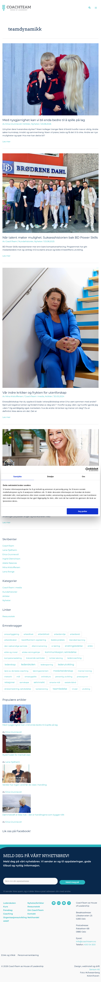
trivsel (74, 689)
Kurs (5, 906)
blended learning (77, 640)
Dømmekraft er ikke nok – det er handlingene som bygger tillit (33, 815)
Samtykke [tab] (17, 476)
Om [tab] (83, 476)
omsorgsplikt (31, 676)
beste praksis (58, 640)
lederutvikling (66, 664)
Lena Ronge (8, 572)
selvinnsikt (39, 682)
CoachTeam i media (34, 396)
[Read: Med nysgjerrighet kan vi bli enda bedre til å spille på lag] (50, 79)
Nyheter (35, 124)
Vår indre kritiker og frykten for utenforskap (34, 392)
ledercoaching (74, 658)
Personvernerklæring (28, 955)
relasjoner (9, 682)
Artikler (26, 124)
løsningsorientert (40, 671)
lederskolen (28, 664)
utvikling (86, 689)
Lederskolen (9, 903)
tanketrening (42, 689)
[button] (90, 8)
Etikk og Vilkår (8, 955)
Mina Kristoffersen (11, 567)
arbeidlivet (28, 634)
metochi (8, 676)
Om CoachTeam (35, 910)
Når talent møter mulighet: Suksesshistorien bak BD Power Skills (50, 237)
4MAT (6, 921)
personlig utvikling (63, 676)
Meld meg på (72, 882)
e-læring (56, 646)
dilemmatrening (39, 646)
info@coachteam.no (86, 941)
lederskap (10, 664)
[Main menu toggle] (96, 7)
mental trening (85, 671)
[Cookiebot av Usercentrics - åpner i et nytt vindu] (87, 469)
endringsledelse (74, 646)
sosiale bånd (70, 682)
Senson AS (94, 969)
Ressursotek (8, 616)
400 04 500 (90, 944)
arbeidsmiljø (59, 634)
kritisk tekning (56, 658)
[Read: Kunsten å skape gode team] (50, 461)
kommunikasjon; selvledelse (60, 652)
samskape (24, 682)
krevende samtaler (35, 658)
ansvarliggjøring (11, 634)
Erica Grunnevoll (10, 554)
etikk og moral (10, 652)
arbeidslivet (43, 634)
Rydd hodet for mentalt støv (16, 755)
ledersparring (47, 664)
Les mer (6, 141)
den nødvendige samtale (15, 646)
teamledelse (60, 688)
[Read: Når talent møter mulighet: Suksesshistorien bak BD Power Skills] (50, 193)
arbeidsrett (75, 634)
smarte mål (55, 682)
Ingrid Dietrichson (11, 559)
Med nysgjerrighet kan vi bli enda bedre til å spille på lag (43, 120)
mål (18, 676)
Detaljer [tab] (50, 476)
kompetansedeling (13, 658)
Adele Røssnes (9, 563)
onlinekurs (46, 676)
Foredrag (7, 910)
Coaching (8, 914)
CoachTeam (8, 546)
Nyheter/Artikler (35, 903)
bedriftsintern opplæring (34, 640)
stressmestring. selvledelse (17, 689)
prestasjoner (82, 676)
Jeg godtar (82, 511)
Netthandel (33, 917)
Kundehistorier (26, 241)
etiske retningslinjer (31, 652)
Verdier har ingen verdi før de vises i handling (24, 785)
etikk (90, 646)
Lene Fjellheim (9, 550)
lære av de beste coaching (16, 671)
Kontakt (31, 914)
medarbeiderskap (63, 671)
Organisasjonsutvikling (14, 917)
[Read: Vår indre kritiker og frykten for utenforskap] (50, 327)
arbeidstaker (10, 640)
